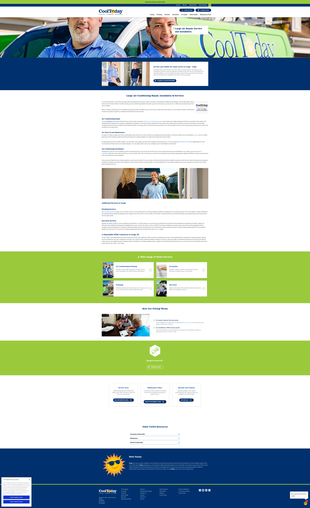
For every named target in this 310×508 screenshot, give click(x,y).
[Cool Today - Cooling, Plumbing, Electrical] (111, 12)
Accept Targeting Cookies (16, 497)
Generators (175, 14)
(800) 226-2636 (188, 10)
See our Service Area (121, 400)
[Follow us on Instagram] (209, 490)
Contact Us (143, 493)
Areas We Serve (203, 5)
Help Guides (162, 491)
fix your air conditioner (189, 322)
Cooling (152, 14)
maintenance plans (184, 142)
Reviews (142, 489)
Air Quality (184, 14)
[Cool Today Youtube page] (203, 490)
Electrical (167, 14)
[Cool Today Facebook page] (200, 490)
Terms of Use (163, 495)
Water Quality (194, 14)
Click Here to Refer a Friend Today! (155, 2)
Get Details (184, 400)
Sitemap (161, 493)
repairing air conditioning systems (152, 121)
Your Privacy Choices (184, 491)
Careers (178, 5)
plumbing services (109, 212)
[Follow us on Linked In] (206, 490)
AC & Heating (124, 489)
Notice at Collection (184, 489)
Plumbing (159, 14)
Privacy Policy (182, 493)
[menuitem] (178, 5)
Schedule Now (204, 10)
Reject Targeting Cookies (16, 501)
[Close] (29, 479)
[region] (16, 492)
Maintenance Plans (205, 14)
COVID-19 (142, 497)
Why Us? (185, 5)
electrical (157, 229)
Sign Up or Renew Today (153, 402)
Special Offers (193, 5)
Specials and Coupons (146, 491)
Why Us (142, 499)
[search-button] (209, 5)
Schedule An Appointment (166, 80)
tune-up (196, 135)
